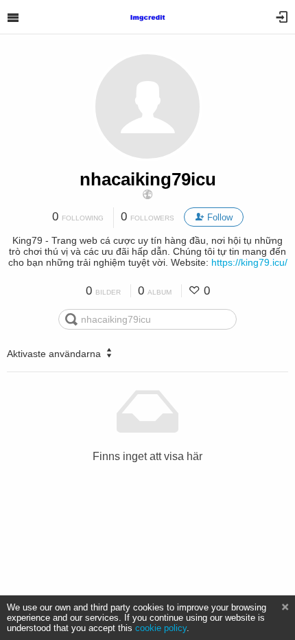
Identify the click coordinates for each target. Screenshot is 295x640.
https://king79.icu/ (249, 262)
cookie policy (161, 628)
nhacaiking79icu (148, 179)
